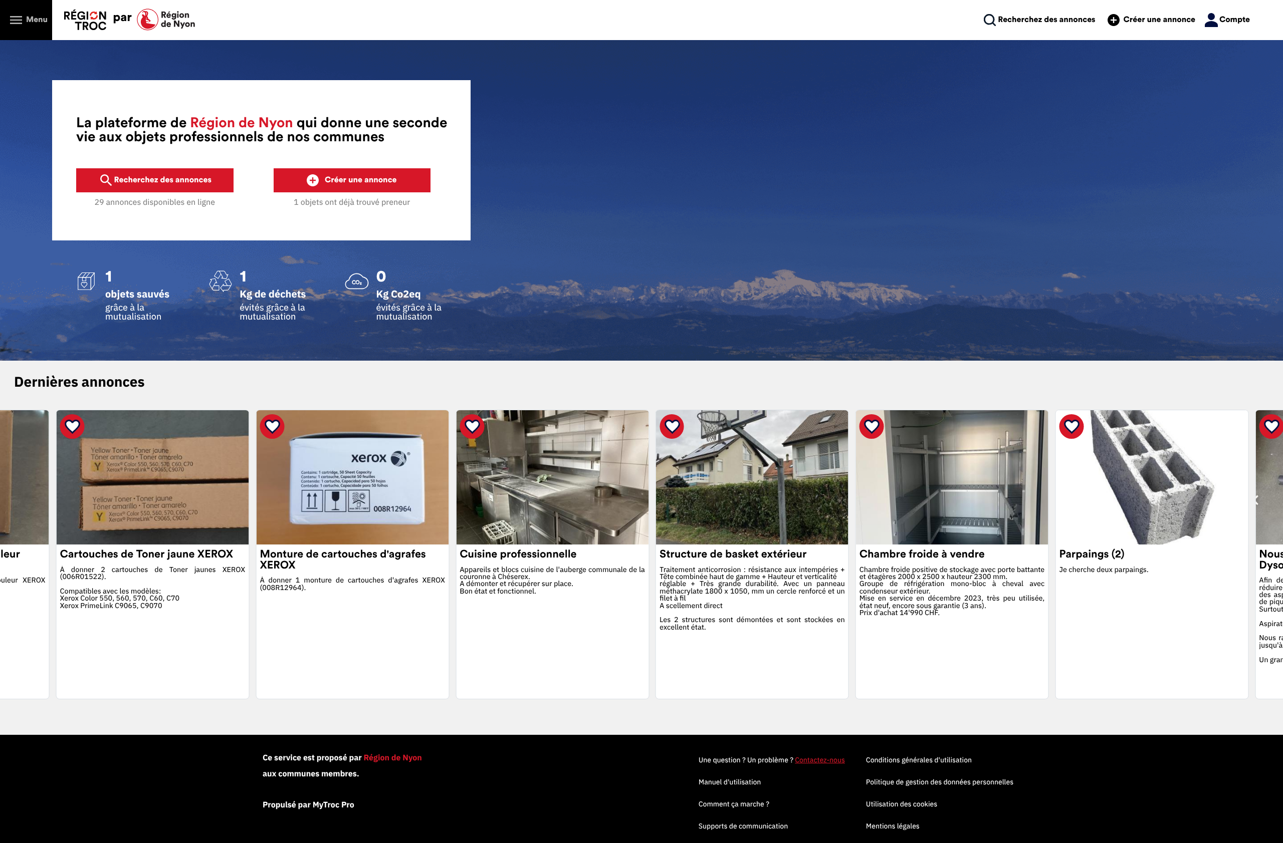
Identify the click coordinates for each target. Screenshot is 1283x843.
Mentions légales (893, 825)
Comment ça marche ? (734, 803)
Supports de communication (743, 825)
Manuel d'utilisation (730, 781)
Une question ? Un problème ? (772, 759)
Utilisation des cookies (901, 803)
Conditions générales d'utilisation (919, 759)
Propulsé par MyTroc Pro (308, 805)
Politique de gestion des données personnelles (939, 781)
